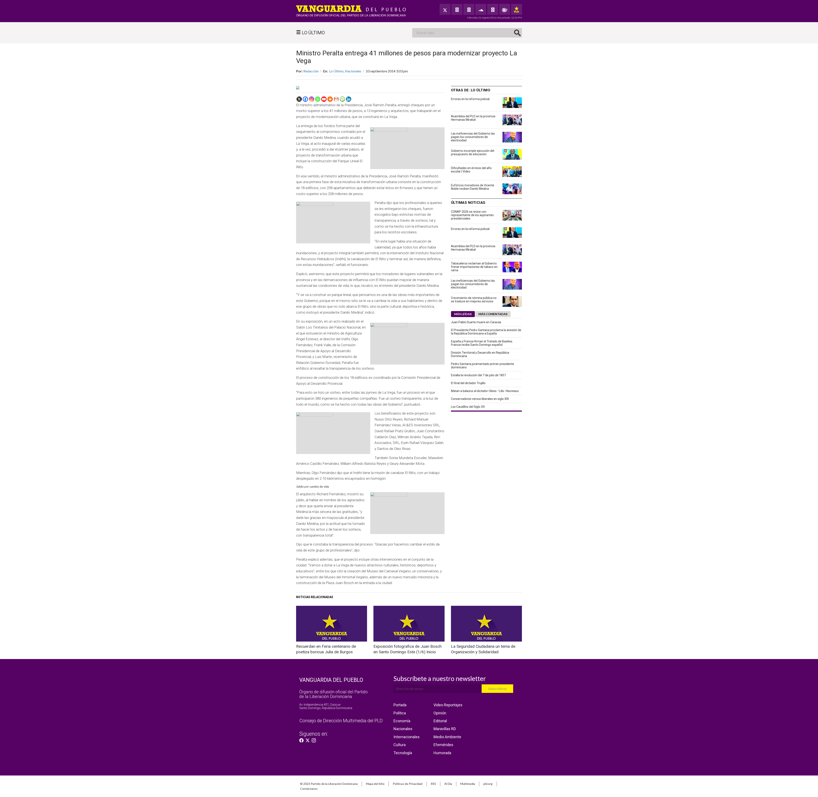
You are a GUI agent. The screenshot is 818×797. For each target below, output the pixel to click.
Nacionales (353, 71)
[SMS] (342, 99)
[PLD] (516, 9)
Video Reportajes (447, 705)
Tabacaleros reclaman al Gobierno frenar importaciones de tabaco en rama (474, 267)
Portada (399, 705)
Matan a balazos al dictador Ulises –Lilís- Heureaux (485, 391)
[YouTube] (469, 9)
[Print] (330, 99)
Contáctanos (309, 788)
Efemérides (443, 744)
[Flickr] (492, 9)
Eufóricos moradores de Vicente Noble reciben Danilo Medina (472, 187)
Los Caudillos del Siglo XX (468, 406)
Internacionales (406, 737)
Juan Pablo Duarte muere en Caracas (476, 322)
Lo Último (336, 71)
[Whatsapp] (317, 99)
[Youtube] (324, 99)
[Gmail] (336, 99)
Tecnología (402, 753)
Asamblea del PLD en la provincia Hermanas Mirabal (473, 118)
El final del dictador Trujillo (468, 383)
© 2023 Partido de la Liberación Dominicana (329, 784)
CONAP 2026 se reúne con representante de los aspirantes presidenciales (472, 215)
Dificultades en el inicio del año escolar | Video (471, 169)
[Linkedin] (348, 99)
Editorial (440, 721)
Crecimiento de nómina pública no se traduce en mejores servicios (474, 299)
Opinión (439, 713)
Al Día (448, 784)
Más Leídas (463, 314)
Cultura (399, 744)
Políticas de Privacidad (407, 784)
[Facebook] (457, 9)
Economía (401, 721)
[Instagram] (311, 99)
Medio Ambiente (447, 737)
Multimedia (467, 784)
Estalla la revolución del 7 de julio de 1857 (478, 375)
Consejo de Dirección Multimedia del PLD (341, 720)
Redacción (311, 71)
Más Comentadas (492, 314)
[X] (299, 99)
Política (399, 713)
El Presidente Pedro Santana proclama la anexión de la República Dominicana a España (486, 331)
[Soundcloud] (480, 9)
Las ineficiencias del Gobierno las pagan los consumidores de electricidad (473, 137)
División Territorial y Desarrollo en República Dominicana (480, 354)
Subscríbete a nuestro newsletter (439, 678)
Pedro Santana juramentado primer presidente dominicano (482, 365)
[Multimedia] (504, 9)
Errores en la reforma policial (470, 99)
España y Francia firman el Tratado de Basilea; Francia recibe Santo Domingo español (482, 343)
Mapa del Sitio (375, 784)
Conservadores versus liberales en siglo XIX (480, 399)
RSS (433, 784)
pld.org (488, 784)
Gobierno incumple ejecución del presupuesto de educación (472, 152)
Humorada (442, 753)
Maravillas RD (444, 729)
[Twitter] (445, 9)
